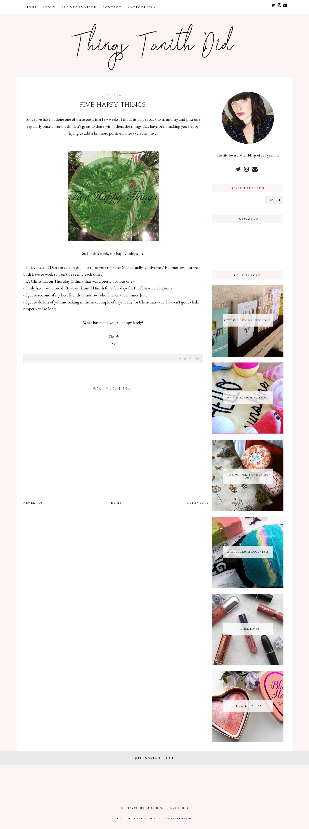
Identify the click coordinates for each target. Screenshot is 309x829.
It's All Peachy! (248, 706)
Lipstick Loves (248, 628)
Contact (111, 7)
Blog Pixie (149, 818)
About (49, 7)
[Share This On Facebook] (180, 358)
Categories (141, 7)
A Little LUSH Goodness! (247, 551)
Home (31, 7)
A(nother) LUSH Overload (248, 397)
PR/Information (79, 7)
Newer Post (34, 503)
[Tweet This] (185, 358)
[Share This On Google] (198, 358)
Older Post (198, 503)
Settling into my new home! (248, 320)
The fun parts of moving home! (248, 476)
